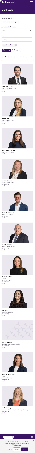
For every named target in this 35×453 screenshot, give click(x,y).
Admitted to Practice (9, 27)
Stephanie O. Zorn (7, 276)
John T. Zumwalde (7, 342)
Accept (25, 449)
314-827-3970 (5, 282)
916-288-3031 (5, 314)
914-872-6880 (5, 184)
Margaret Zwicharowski (8, 374)
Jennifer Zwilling (6, 408)
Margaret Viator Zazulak (8, 150)
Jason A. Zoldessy (6, 244)
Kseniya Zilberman (7, 181)
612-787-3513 (5, 411)
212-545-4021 (5, 248)
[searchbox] (11, 39)
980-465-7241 (5, 379)
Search (5, 50)
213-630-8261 (5, 216)
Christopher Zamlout (7, 86)
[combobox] (17, 39)
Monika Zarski (5, 118)
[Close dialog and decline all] (33, 441)
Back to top (8, 437)
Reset (16, 50)
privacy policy (17, 445)
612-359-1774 (5, 346)
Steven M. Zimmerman (8, 212)
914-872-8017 (5, 122)
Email (3, 91)
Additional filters (8, 45)
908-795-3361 (5, 90)
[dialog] (17, 446)
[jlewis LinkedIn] (32, 437)
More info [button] (9, 449)
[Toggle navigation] (31, 2)
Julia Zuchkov (5, 310)
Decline (17, 449)
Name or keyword (7, 18)
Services (4, 36)
